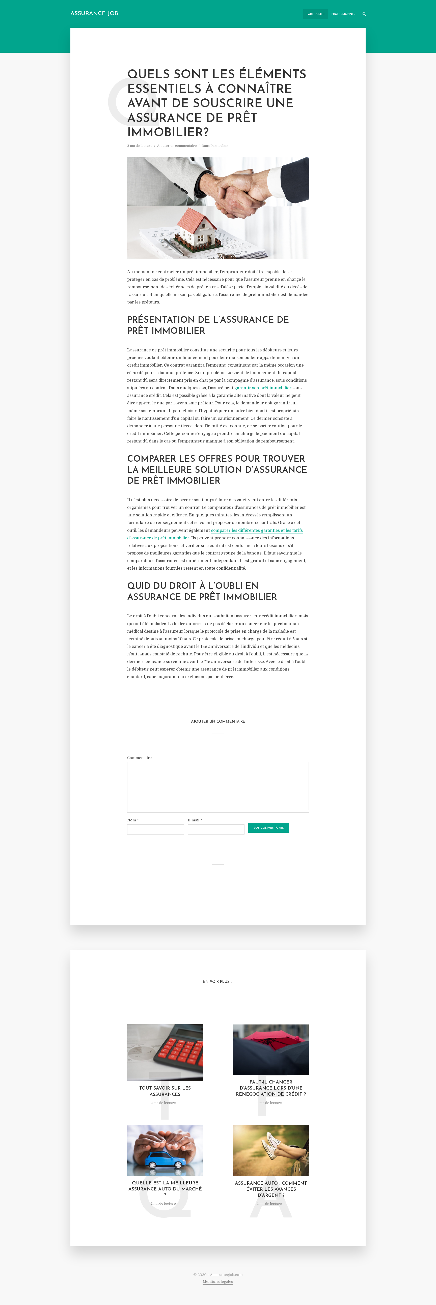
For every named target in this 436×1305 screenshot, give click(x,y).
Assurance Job (94, 14)
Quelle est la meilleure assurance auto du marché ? (165, 1189)
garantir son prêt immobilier (262, 388)
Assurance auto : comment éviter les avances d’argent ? (271, 1189)
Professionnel (344, 14)
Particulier (315, 14)
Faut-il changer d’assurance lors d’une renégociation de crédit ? (271, 1088)
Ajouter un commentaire (177, 146)
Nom (133, 820)
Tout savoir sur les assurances (165, 1091)
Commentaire (139, 758)
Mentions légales (218, 1282)
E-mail (195, 820)
